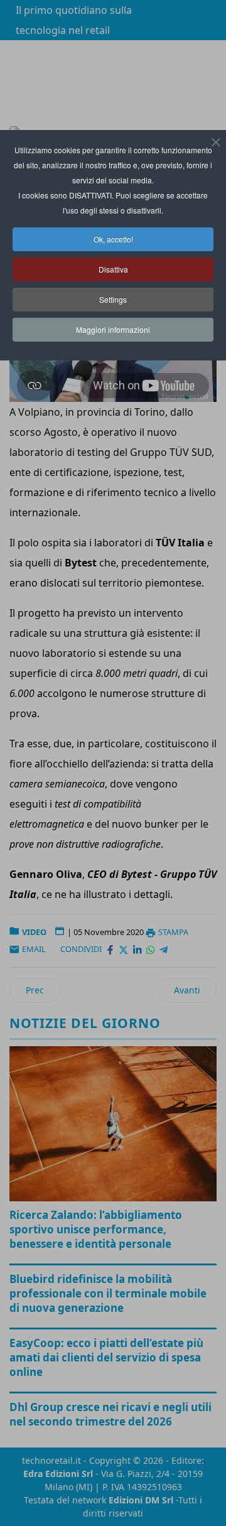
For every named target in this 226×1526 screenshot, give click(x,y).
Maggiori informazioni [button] (113, 329)
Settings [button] (113, 299)
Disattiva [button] (113, 269)
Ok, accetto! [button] (113, 239)
